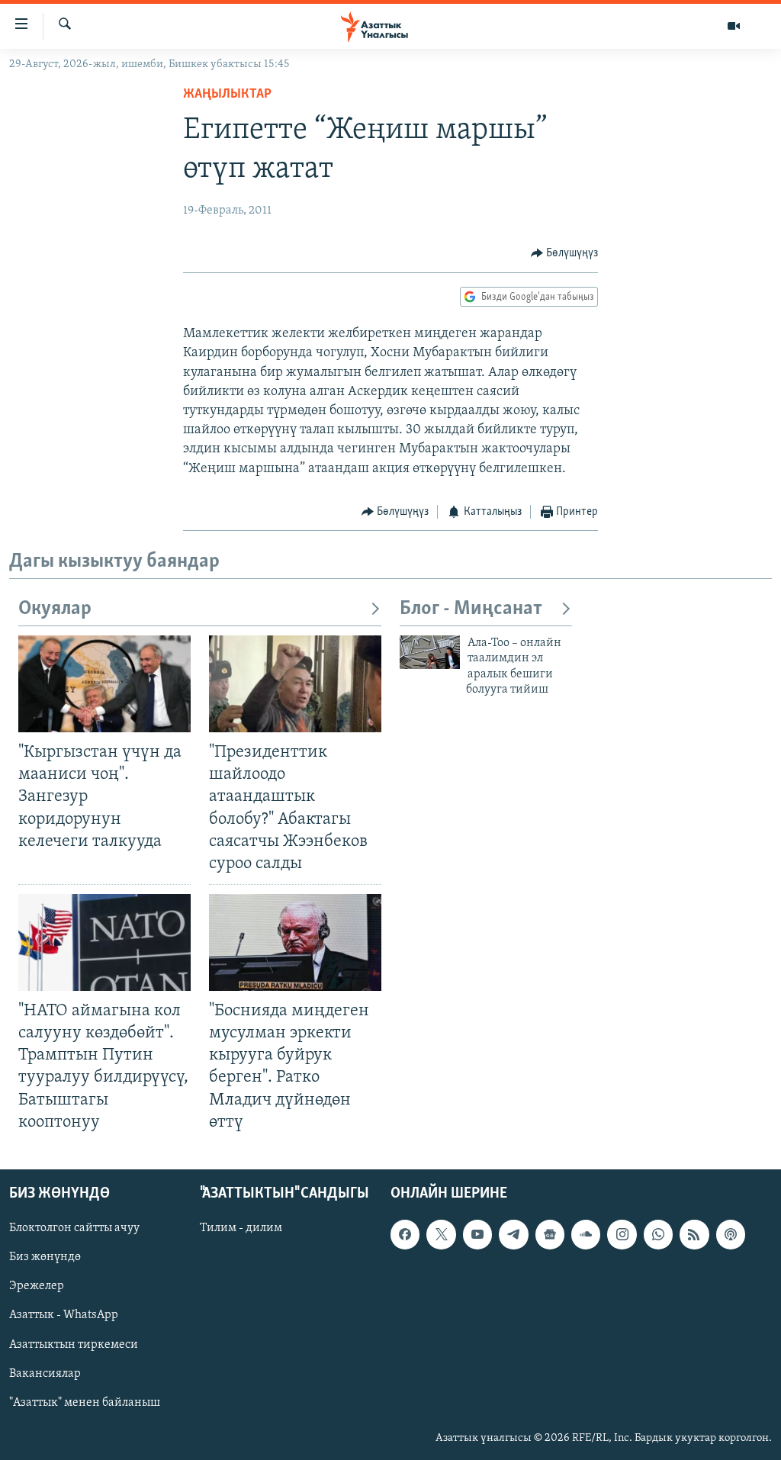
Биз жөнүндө (45, 1257)
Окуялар (55, 609)
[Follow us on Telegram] (513, 1234)
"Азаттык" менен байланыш (84, 1402)
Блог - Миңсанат (471, 609)
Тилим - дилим (241, 1228)
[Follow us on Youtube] (477, 1234)
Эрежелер (36, 1286)
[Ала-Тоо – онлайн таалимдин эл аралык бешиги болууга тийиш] (430, 652)
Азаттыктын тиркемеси (73, 1344)
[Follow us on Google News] (549, 1234)
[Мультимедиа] (734, 26)
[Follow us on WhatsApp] (658, 1234)
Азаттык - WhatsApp (63, 1315)
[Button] (565, 253)
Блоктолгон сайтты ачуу (74, 1228)
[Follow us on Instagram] (621, 1234)
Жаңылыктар (227, 94)
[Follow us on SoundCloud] (585, 1234)
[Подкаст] (730, 1234)
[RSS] (694, 1234)
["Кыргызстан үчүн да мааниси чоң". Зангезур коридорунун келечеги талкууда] (104, 683)
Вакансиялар (45, 1373)
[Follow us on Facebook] (404, 1234)
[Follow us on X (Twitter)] (440, 1234)
